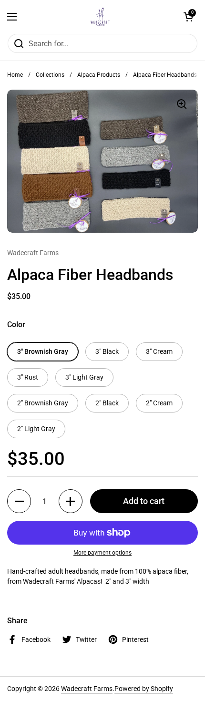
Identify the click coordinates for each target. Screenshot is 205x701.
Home (15, 75)
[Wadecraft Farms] (100, 16)
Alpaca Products (98, 75)
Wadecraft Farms (87, 688)
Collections (50, 75)
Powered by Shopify (143, 688)
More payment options (102, 552)
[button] (188, 16)
